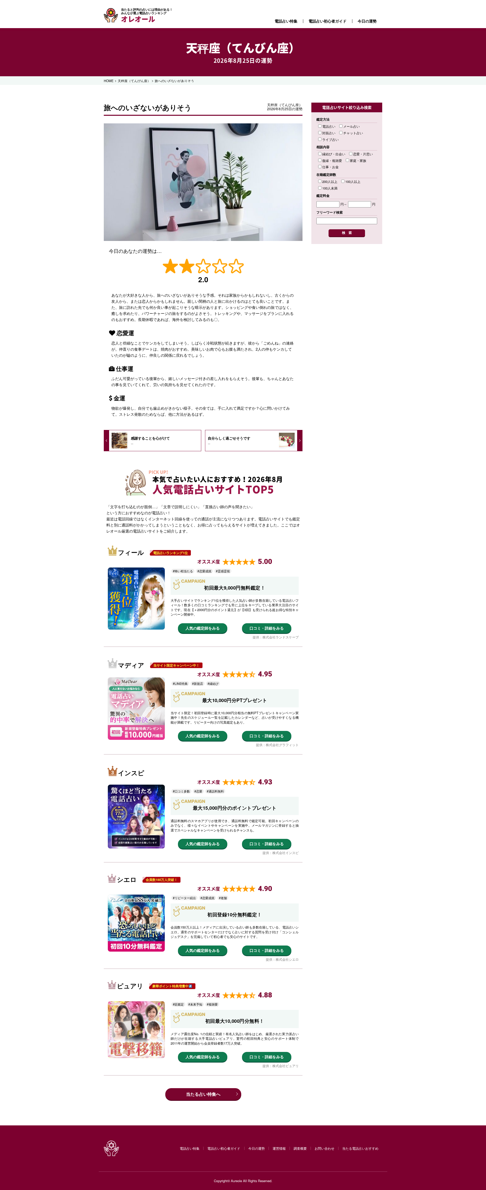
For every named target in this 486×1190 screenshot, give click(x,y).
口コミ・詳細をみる (267, 628)
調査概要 (300, 1148)
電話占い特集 (286, 21)
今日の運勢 (367, 21)
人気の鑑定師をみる (203, 628)
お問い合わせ (324, 1148)
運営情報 (279, 1148)
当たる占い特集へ (203, 1094)
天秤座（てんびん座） (243, 47)
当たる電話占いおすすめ (360, 1148)
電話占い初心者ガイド (328, 21)
